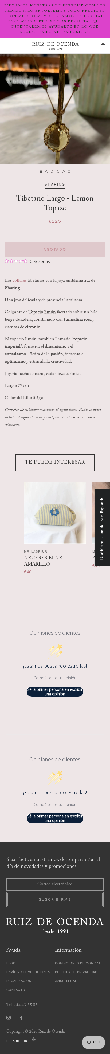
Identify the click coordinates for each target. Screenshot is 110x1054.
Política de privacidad (76, 972)
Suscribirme (55, 899)
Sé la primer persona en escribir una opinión (54, 692)
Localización (19, 980)
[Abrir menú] (7, 46)
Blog (11, 963)
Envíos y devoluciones (28, 972)
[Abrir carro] (103, 46)
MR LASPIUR (36, 551)
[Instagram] (8, 1017)
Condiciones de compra (77, 963)
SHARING (55, 184)
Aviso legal (66, 980)
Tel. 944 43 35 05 (22, 1005)
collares (19, 281)
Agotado (55, 249)
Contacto (15, 990)
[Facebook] (21, 1017)
